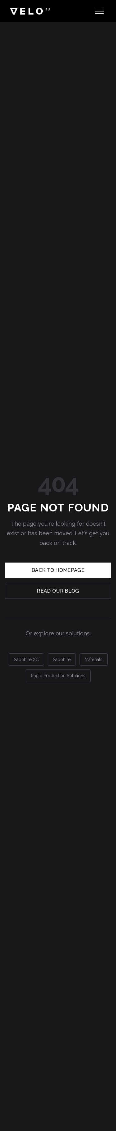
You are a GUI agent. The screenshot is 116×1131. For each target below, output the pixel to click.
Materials (93, 659)
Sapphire (62, 659)
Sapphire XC (26, 659)
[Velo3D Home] (30, 11)
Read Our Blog (58, 591)
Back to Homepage (58, 570)
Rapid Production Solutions (58, 675)
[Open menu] (99, 11)
